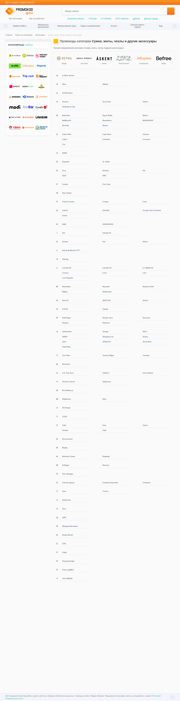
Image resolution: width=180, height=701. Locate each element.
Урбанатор (66, 500)
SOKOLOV (106, 342)
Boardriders (107, 120)
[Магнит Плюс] (41, 55)
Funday (105, 202)
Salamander (67, 331)
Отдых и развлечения (90, 26)
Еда (161, 26)
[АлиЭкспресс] (28, 66)
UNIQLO (105, 373)
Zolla (104, 430)
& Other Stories (68, 75)
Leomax (65, 273)
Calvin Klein (66, 134)
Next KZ (65, 300)
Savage (105, 331)
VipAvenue (106, 382)
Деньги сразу (151, 18)
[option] (19, 26)
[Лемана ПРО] (41, 86)
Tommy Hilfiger (108, 355)
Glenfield (105, 210)
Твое (64, 491)
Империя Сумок (68, 456)
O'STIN (65, 309)
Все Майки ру (67, 390)
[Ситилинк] (28, 127)
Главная (9, 35)
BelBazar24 (66, 120)
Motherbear (107, 292)
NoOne (145, 300)
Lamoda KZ (107, 268)
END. (104, 176)
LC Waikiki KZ (148, 268)
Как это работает (36, 19)
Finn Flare (106, 184)
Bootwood (66, 364)
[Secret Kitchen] (14, 117)
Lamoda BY (66, 268)
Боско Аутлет (67, 439)
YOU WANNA (67, 578)
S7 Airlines (106, 18)
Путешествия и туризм (137, 26)
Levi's (104, 273)
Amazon (65, 102)
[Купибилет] (28, 86)
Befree (145, 115)
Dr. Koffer (106, 162)
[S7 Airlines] (28, 55)
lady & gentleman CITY (71, 250)
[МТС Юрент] (14, 86)
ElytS (64, 176)
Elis (144, 171)
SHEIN (64, 337)
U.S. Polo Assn (68, 373)
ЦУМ (64, 517)
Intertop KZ (106, 233)
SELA (145, 331)
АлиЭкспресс (67, 93)
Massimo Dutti (148, 287)
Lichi (144, 273)
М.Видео (65, 465)
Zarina (145, 425)
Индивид (105, 456)
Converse (146, 139)
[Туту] (28, 107)
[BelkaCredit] (14, 76)
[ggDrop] (41, 96)
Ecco (64, 171)
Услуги (114, 26)
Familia (65, 184)
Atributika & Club (68, 107)
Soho (64, 342)
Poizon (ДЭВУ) (68, 570)
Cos (63, 144)
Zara (104, 425)
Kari (104, 242)
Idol (63, 233)
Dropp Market (67, 535)
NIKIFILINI (106, 300)
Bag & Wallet (107, 115)
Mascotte (106, 287)
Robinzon (106, 323)
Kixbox (145, 242)
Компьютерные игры (66, 26)
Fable (64, 552)
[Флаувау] (28, 117)
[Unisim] (41, 117)
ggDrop (136, 18)
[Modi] (14, 107)
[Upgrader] (14, 96)
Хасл (64, 509)
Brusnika (65, 125)
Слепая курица (68, 483)
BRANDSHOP (148, 120)
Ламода (65, 259)
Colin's (64, 139)
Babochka (66, 115)
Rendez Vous (107, 318)
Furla (145, 202)
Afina (64, 84)
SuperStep (66, 347)
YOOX (64, 417)
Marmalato (66, 287)
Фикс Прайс (67, 193)
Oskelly (105, 309)
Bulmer (105, 125)
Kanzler (65, 242)
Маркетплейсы (19, 26)
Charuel (146, 134)
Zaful (64, 425)
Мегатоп (105, 465)
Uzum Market (148, 373)
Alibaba (105, 84)
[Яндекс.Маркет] (41, 76)
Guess (64, 215)
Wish (104, 399)
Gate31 (65, 210)
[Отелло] (14, 66)
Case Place (106, 134)
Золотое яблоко (75, 18)
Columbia (106, 139)
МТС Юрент (122, 18)
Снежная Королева (110, 483)
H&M (64, 224)
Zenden (65, 430)
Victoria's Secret (68, 382)
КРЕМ (64, 153)
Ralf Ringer (66, 318)
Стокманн (146, 483)
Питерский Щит (68, 561)
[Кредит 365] (41, 107)
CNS (64, 544)
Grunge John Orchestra (152, 210)
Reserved (146, 318)
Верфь (65, 448)
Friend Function (68, 202)
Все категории (15, 19)
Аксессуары (40, 35)
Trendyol (146, 355)
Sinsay (145, 337)
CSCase (93, 18)
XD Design (66, 408)
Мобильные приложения (43, 26)
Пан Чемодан (67, 474)
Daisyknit (65, 162)
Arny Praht (106, 102)
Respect (65, 323)
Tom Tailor (66, 355)
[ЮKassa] (28, 96)
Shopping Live (108, 337)
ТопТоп (105, 491)
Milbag (64, 292)
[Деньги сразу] (41, 127)
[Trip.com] (28, 76)
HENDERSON (107, 224)
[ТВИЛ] (14, 127)
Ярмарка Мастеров (70, 526)
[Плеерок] (41, 66)
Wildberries (66, 399)
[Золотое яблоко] (14, 55)
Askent (145, 102)
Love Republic (67, 278)
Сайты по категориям (23, 35)
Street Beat (147, 342)
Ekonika (105, 171)
